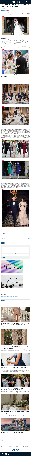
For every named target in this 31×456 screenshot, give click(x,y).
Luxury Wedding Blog (18, 454)
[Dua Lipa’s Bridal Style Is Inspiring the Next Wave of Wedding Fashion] (14, 337)
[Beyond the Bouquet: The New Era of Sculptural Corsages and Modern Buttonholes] (15, 360)
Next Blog (28, 238)
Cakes (1, 446)
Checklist (2, 296)
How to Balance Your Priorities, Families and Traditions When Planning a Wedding (14, 389)
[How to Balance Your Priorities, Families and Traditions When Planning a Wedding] (15, 380)
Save (3, 16)
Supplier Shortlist (16, 296)
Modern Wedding (5, 453)
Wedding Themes (9, 446)
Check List (17, 446)
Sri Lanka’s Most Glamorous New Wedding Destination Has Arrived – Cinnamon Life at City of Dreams (15, 434)
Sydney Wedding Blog (23, 454)
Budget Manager (5, 296)
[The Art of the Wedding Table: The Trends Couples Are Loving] (15, 402)
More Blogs (2, 440)
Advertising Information (25, 446)
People (16, 158)
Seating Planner (12, 296)
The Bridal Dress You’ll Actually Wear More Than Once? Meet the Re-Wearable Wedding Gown (15, 324)
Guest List (8, 296)
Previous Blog (3, 238)
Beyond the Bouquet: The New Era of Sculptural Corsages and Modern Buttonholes (15, 368)
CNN (15, 104)
